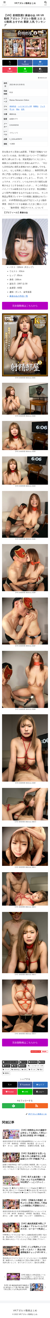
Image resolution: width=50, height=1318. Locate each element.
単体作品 (12, 106)
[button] (40, 70)
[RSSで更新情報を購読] (36, 1105)
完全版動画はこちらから (25, 305)
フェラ (42, 106)
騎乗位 (35, 106)
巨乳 (22, 109)
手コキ (11, 109)
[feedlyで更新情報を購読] (13, 1105)
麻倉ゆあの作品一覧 (18, 296)
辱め (17, 109)
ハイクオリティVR (25, 106)
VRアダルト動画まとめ (25, 3)
